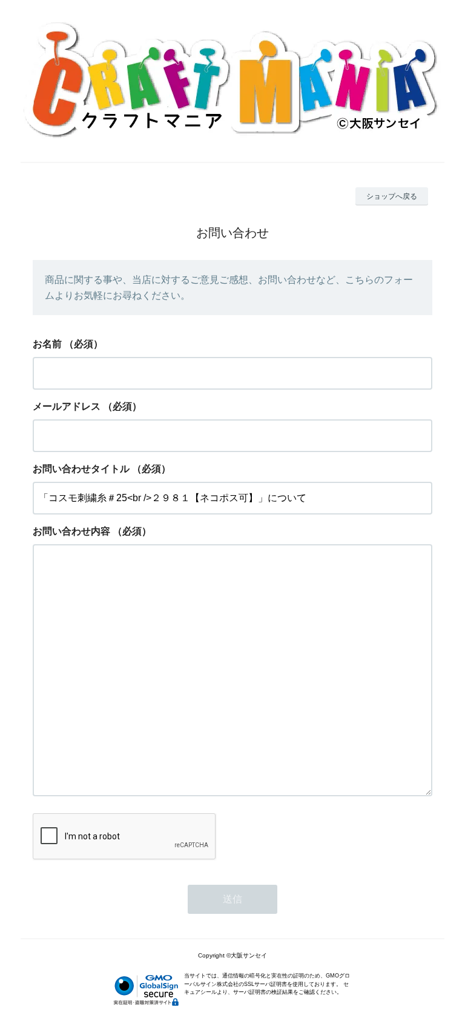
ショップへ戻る (391, 196)
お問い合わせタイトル (81, 469)
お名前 (47, 344)
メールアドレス (67, 406)
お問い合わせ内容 (71, 531)
